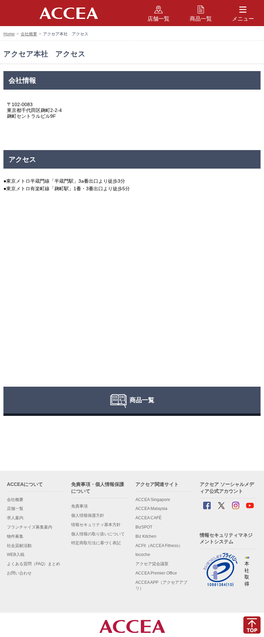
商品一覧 (201, 19)
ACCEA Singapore (152, 499)
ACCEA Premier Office (156, 573)
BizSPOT (143, 527)
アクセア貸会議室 (151, 563)
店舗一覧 (15, 508)
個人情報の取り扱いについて (98, 534)
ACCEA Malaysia (151, 508)
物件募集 (15, 536)
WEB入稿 (15, 554)
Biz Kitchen (145, 536)
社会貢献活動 (19, 545)
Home (9, 34)
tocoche (142, 554)
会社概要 (29, 34)
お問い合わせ (19, 573)
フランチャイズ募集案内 (29, 527)
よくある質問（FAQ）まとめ (33, 563)
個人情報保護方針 (87, 515)
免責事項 (79, 506)
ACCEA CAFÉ (148, 517)
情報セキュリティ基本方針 (96, 524)
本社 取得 (246, 574)
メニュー (243, 19)
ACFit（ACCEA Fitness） (159, 545)
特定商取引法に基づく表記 (96, 543)
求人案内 (15, 517)
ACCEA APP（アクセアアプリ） (161, 585)
